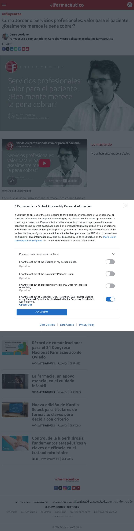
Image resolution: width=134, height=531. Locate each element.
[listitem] (67, 254)
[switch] (110, 261)
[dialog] (67, 265)
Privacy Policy (86, 324)
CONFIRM (41, 312)
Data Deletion (47, 324)
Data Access (67, 324)
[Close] (127, 206)
